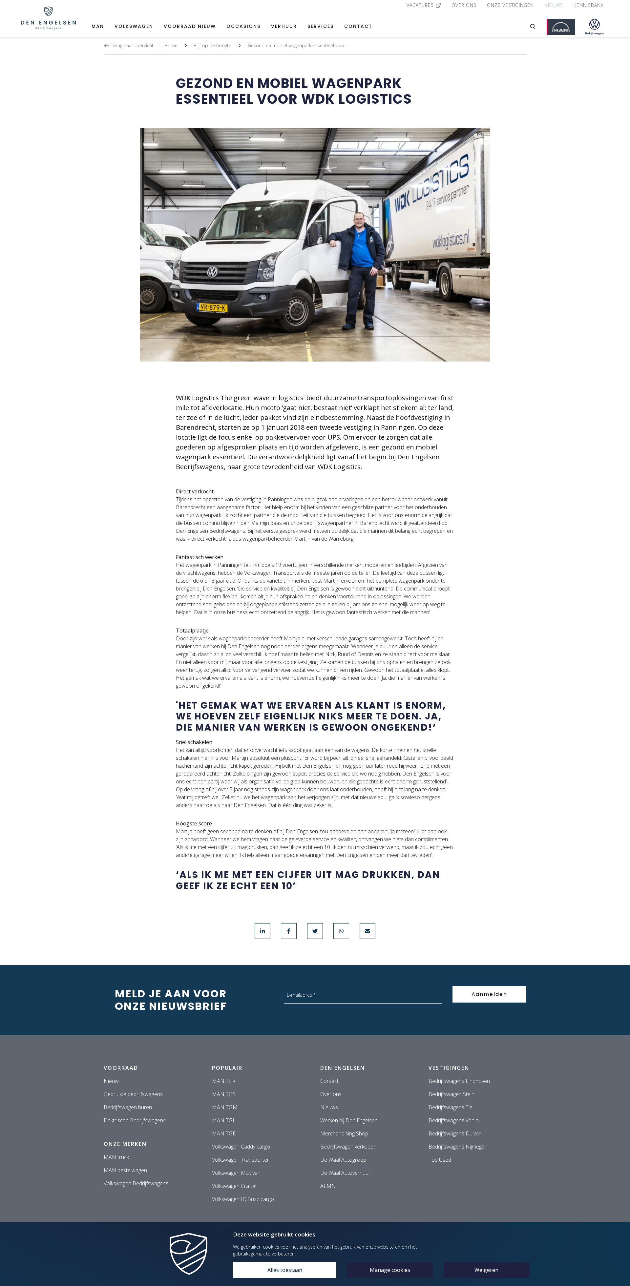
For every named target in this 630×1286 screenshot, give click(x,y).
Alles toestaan (284, 1270)
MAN (98, 26)
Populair (227, 1067)
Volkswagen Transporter (240, 1159)
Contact (358, 26)
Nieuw (111, 1081)
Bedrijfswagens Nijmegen (458, 1146)
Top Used (440, 1159)
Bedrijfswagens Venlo (454, 1120)
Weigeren (486, 1270)
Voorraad (121, 1067)
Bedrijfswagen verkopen (348, 1146)
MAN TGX (224, 1081)
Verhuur (284, 26)
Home (171, 45)
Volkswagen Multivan (236, 1172)
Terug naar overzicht (132, 45)
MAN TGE (224, 1133)
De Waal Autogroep (343, 1159)
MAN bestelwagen (125, 1170)
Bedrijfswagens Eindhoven (459, 1081)
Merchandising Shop (344, 1133)
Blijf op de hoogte (212, 45)
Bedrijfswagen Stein (451, 1094)
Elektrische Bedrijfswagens (135, 1120)
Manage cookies (390, 1270)
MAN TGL (224, 1120)
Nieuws (553, 5)
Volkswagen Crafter (234, 1186)
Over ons (464, 5)
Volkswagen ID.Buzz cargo (243, 1199)
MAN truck (116, 1157)
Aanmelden (489, 994)
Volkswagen (134, 26)
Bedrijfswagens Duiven (455, 1133)
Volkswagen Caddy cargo (241, 1146)
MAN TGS (224, 1094)
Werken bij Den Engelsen (349, 1120)
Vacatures (421, 5)
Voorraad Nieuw (190, 26)
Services (320, 26)
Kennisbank (589, 5)
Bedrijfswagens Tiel (451, 1107)
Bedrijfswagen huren (128, 1107)
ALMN (328, 1186)
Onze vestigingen (510, 5)
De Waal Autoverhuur (345, 1172)
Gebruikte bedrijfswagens (133, 1094)
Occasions (243, 26)
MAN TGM (225, 1107)
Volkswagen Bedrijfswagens (136, 1183)
